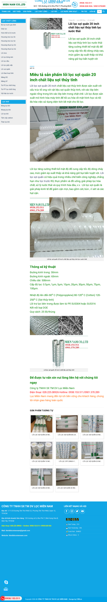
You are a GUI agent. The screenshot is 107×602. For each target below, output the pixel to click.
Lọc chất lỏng (41, 11)
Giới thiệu (17, 11)
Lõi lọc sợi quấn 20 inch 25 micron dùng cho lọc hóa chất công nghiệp (41, 488)
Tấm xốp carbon (7, 118)
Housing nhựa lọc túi (8, 49)
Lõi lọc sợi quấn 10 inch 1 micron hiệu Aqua (41, 461)
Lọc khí (54, 11)
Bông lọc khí (5, 106)
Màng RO (4, 77)
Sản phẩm (27, 11)
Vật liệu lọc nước (7, 93)
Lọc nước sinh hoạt (69, 11)
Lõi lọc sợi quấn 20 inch (43, 85)
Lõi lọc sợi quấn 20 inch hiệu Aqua (41, 435)
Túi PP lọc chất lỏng (8, 89)
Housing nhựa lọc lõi (8, 45)
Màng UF (4, 81)
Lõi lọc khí (4, 114)
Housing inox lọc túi (8, 41)
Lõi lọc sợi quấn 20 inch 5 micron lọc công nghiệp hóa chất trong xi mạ (92, 435)
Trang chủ (6, 11)
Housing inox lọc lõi (8, 37)
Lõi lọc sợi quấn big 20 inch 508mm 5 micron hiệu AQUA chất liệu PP (67, 435)
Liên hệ (92, 11)
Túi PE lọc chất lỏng (8, 85)
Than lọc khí (5, 122)
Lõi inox (4, 53)
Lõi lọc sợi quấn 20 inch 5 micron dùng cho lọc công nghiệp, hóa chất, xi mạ (92, 461)
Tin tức (84, 11)
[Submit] (103, 11)
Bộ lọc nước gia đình (8, 25)
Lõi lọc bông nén (7, 57)
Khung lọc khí (6, 110)
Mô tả (32, 68)
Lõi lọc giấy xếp (7, 65)
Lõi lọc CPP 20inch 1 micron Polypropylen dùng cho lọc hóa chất (66, 461)
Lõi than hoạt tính (7, 73)
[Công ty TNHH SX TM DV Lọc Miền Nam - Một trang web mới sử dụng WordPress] (14, 4)
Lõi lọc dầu (5, 61)
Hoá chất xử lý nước (8, 33)
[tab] (32, 68)
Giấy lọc (4, 29)
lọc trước (44, 181)
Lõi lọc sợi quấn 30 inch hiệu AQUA (66, 488)
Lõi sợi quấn (5, 69)
